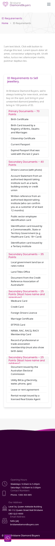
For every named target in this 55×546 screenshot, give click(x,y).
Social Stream (25, 542)
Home (5, 23)
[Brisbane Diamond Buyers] (16, 6)
